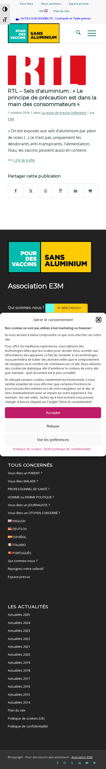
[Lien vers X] (72, 763)
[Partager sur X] (30, 190)
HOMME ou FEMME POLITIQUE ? (31, 497)
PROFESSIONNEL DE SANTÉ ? (29, 489)
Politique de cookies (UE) (26, 718)
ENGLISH (18, 521)
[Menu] (90, 33)
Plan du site (61, 11)
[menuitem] (27, 3)
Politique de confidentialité (28, 726)
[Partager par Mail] (90, 190)
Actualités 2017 (19, 678)
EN (41, 11)
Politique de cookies (27, 449)
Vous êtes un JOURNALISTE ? (29, 505)
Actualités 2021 (19, 646)
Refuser (53, 426)
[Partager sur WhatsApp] (45, 190)
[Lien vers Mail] (94, 763)
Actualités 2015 (19, 694)
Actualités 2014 (19, 702)
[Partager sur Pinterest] (60, 190)
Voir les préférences (53, 440)
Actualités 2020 (19, 654)
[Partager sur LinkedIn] (75, 190)
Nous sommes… (52, 3)
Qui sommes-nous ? (26, 307)
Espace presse (78, 3)
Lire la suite (24, 160)
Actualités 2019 (19, 662)
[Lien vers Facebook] (57, 763)
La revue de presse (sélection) (63, 112)
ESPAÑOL (19, 537)
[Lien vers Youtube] (87, 763)
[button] (98, 319)
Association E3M (81, 757)
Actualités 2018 (19, 670)
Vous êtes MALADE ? (23, 481)
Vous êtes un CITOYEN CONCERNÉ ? (34, 513)
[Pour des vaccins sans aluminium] (44, 33)
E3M (11, 119)
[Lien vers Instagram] (65, 763)
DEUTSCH (19, 529)
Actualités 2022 (19, 638)
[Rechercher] (77, 33)
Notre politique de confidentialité (67, 449)
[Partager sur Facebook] (15, 190)
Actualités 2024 (19, 623)
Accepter (53, 413)
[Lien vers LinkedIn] (79, 763)
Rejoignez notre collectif (26, 568)
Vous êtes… (27, 3)
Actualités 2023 (19, 630)
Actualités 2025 (19, 614)
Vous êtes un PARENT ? (25, 473)
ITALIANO (19, 545)
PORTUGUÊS (21, 553)
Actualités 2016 (19, 686)
